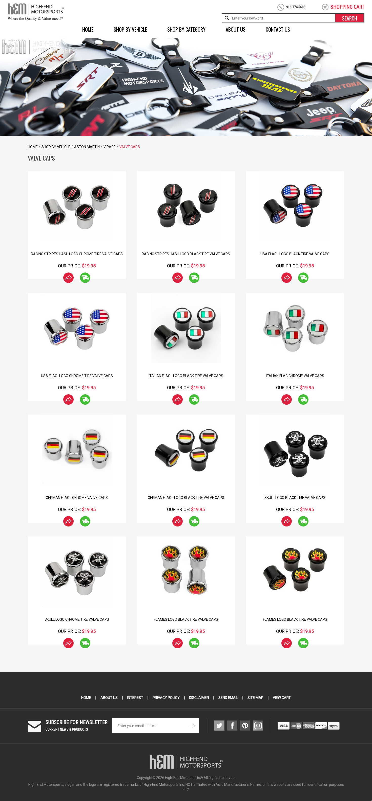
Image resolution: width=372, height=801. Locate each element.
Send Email (228, 698)
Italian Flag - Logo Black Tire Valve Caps (186, 376)
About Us (235, 29)
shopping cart (347, 7)
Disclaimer (199, 698)
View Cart (282, 698)
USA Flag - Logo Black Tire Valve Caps (294, 254)
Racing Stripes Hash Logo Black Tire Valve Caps (186, 254)
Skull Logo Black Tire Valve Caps (294, 498)
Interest (135, 698)
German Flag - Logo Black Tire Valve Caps (186, 498)
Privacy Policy (166, 698)
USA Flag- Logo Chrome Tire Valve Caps (77, 376)
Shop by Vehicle (130, 29)
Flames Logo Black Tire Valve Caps (186, 619)
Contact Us (278, 29)
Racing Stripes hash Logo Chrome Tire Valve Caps (77, 254)
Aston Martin (87, 147)
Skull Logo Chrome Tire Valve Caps (77, 619)
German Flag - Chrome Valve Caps (77, 498)
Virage (110, 147)
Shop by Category (186, 29)
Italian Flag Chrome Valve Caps (295, 376)
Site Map (255, 698)
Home (87, 29)
